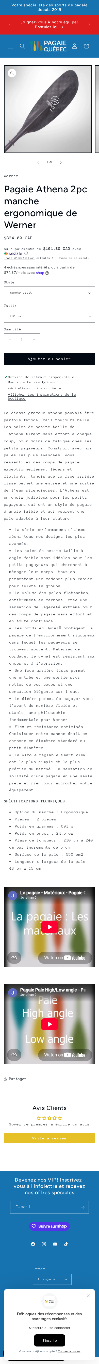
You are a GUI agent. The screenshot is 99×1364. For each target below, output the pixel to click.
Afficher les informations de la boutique (42, 396)
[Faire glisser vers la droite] (61, 162)
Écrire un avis (49, 1138)
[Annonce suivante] (89, 24)
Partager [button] (18, 1079)
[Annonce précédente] (9, 24)
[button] (10, 46)
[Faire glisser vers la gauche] (38, 162)
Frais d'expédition (19, 258)
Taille (10, 306)
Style (9, 282)
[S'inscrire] (83, 1207)
